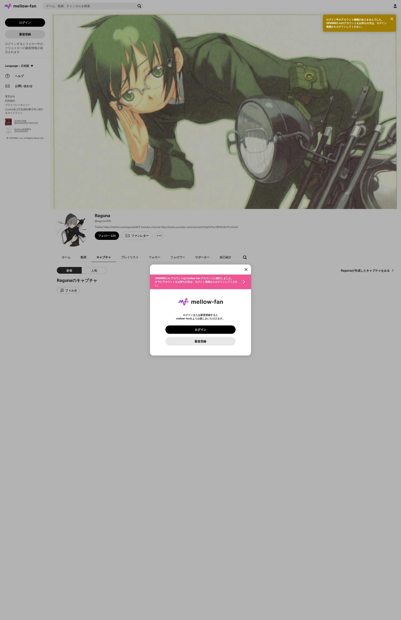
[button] (200, 282)
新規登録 (200, 341)
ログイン (200, 329)
